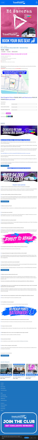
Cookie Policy (3, 406)
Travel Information (4, 390)
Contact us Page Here (7, 163)
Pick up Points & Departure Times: (5, 109)
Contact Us (2, 403)
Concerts (5, 46)
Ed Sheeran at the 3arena (24, 341)
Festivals (2, 384)
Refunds (2, 410)
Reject (32, 437)
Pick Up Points (3, 388)
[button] (3, 2)
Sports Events (3, 386)
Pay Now (8, 113)
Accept (27, 437)
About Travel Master (4, 396)
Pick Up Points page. (10, 229)
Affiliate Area (3, 398)
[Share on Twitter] (10, 116)
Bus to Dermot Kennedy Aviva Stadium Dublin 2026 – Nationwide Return (5, 377)
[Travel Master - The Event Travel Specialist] (19, 2)
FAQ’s (2, 393)
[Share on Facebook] (8, 116)
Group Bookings (3, 394)
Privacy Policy (3, 408)
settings (3, 438)
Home (2, 46)
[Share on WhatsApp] (7, 116)
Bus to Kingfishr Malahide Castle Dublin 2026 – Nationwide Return (19, 377)
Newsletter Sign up (4, 400)
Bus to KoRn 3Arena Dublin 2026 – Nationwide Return (31, 377)
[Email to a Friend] (12, 116)
